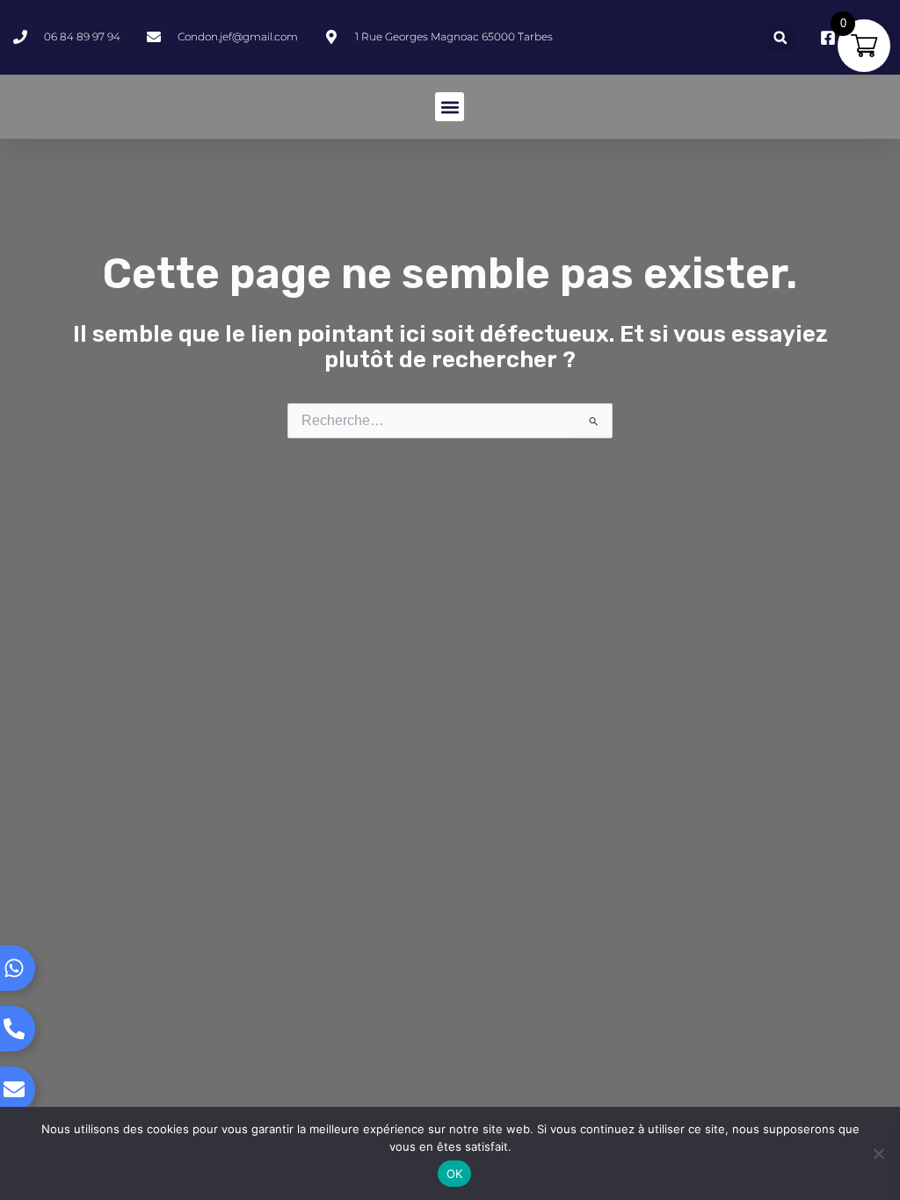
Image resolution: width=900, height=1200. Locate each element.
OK (454, 1174)
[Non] (878, 1153)
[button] (780, 37)
